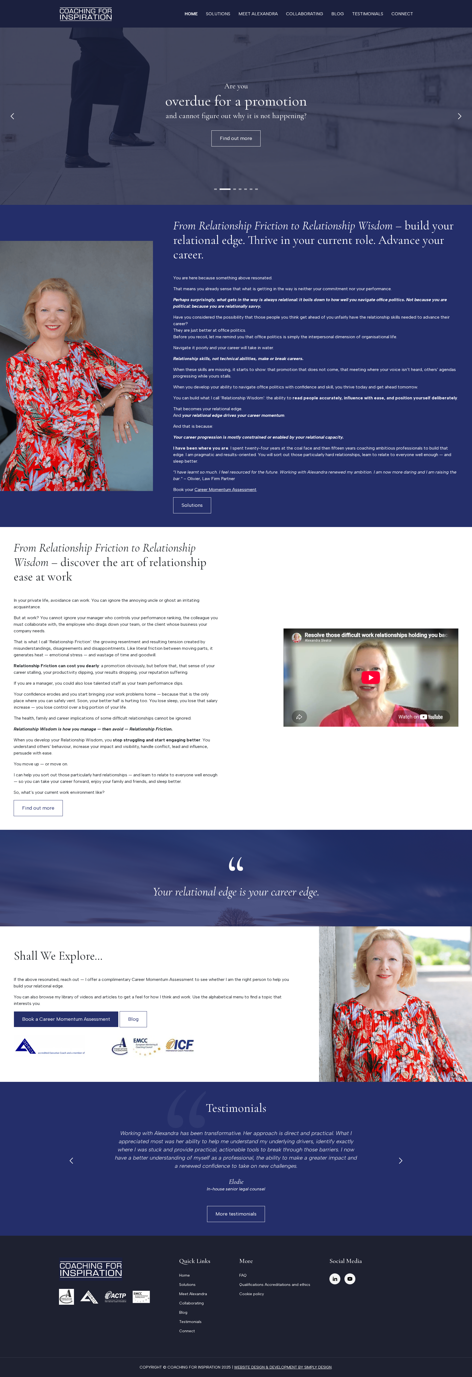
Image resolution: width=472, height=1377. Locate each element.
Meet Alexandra (258, 13)
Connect (402, 13)
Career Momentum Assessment (225, 489)
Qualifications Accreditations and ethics (274, 1284)
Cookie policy (251, 1294)
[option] (236, 1161)
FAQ (243, 1275)
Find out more (247, 138)
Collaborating (304, 13)
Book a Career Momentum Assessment (66, 1019)
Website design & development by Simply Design (283, 1367)
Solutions (218, 13)
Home (191, 13)
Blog (337, 13)
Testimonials (367, 13)
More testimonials (236, 1214)
